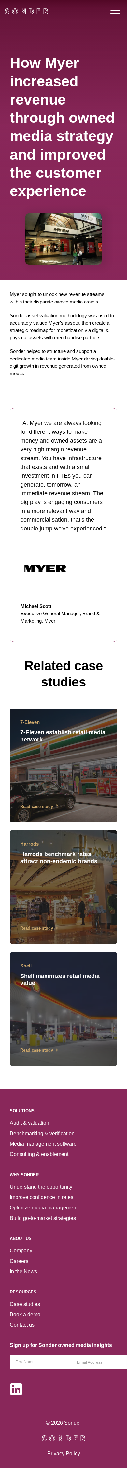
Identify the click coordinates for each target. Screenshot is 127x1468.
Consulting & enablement (39, 1154)
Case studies (25, 1304)
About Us (21, 1238)
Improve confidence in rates (41, 1197)
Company (21, 1250)
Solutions (22, 1110)
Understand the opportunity (41, 1187)
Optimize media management (44, 1207)
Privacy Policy (63, 1453)
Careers (19, 1261)
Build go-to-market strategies (43, 1218)
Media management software (43, 1144)
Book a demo (25, 1314)
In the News (23, 1271)
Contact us (22, 1325)
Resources (23, 1292)
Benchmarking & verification (42, 1133)
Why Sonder (24, 1174)
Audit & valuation (29, 1123)
